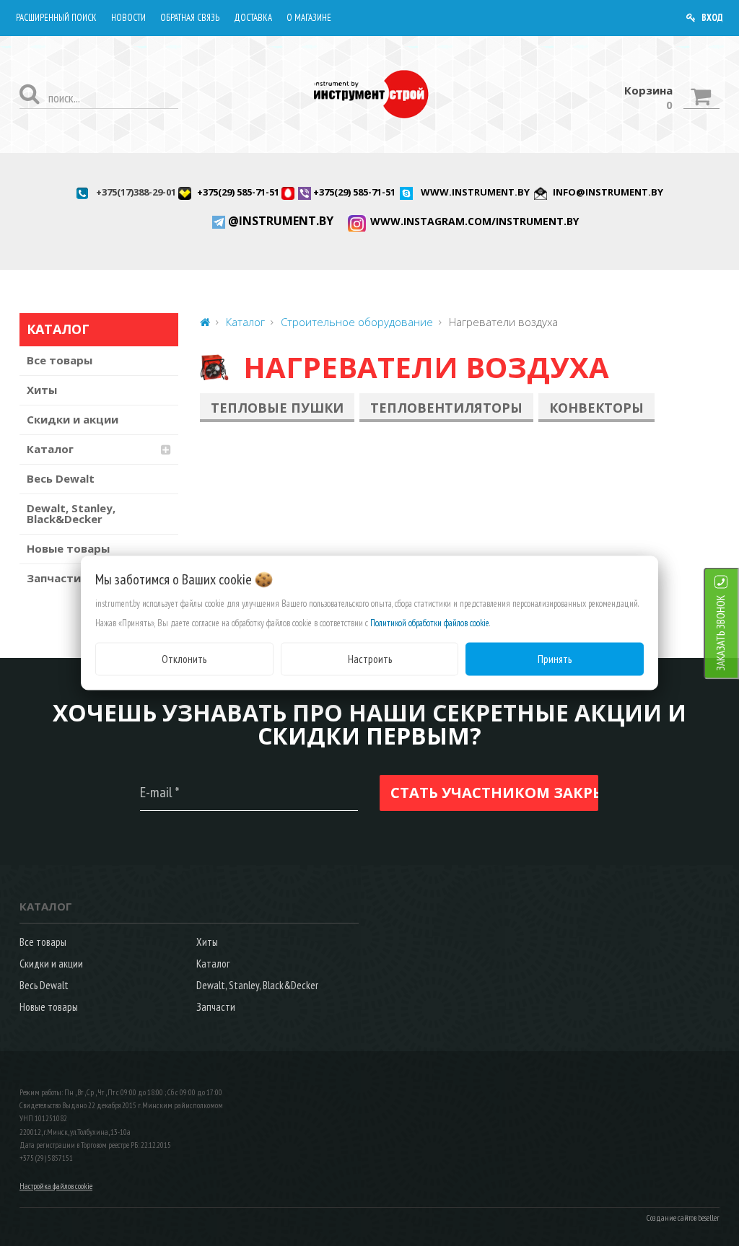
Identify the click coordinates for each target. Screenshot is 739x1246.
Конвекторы (596, 407)
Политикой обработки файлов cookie (429, 622)
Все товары (59, 360)
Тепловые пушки (277, 407)
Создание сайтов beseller (683, 1218)
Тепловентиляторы (446, 407)
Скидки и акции (72, 419)
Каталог (50, 449)
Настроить (370, 658)
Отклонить (184, 658)
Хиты (42, 389)
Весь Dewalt (61, 478)
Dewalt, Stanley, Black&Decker (71, 513)
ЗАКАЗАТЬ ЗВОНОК (720, 632)
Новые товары (68, 548)
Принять (555, 658)
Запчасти (215, 1007)
